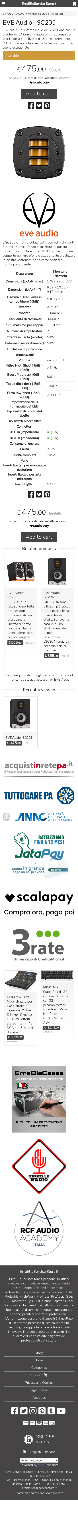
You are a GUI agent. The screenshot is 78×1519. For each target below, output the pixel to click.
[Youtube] (61, 1413)
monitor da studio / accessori (29, 679)
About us (39, 1397)
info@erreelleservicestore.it (39, 1488)
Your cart (37, 1375)
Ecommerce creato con (39, 1493)
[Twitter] (23, 1413)
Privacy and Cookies (39, 1382)
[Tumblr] (51, 1413)
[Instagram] (32, 1413)
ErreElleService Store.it (39, 3)
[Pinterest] (42, 1413)
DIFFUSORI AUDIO (13, 14)
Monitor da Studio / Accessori (45, 14)
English (35, 1452)
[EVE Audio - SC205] (39, 152)
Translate (52, 1465)
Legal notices (39, 1390)
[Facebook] (14, 1413)
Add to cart (39, 93)
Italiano (50, 1452)
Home (39, 1360)
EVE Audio (61, 679)
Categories (39, 1367)
